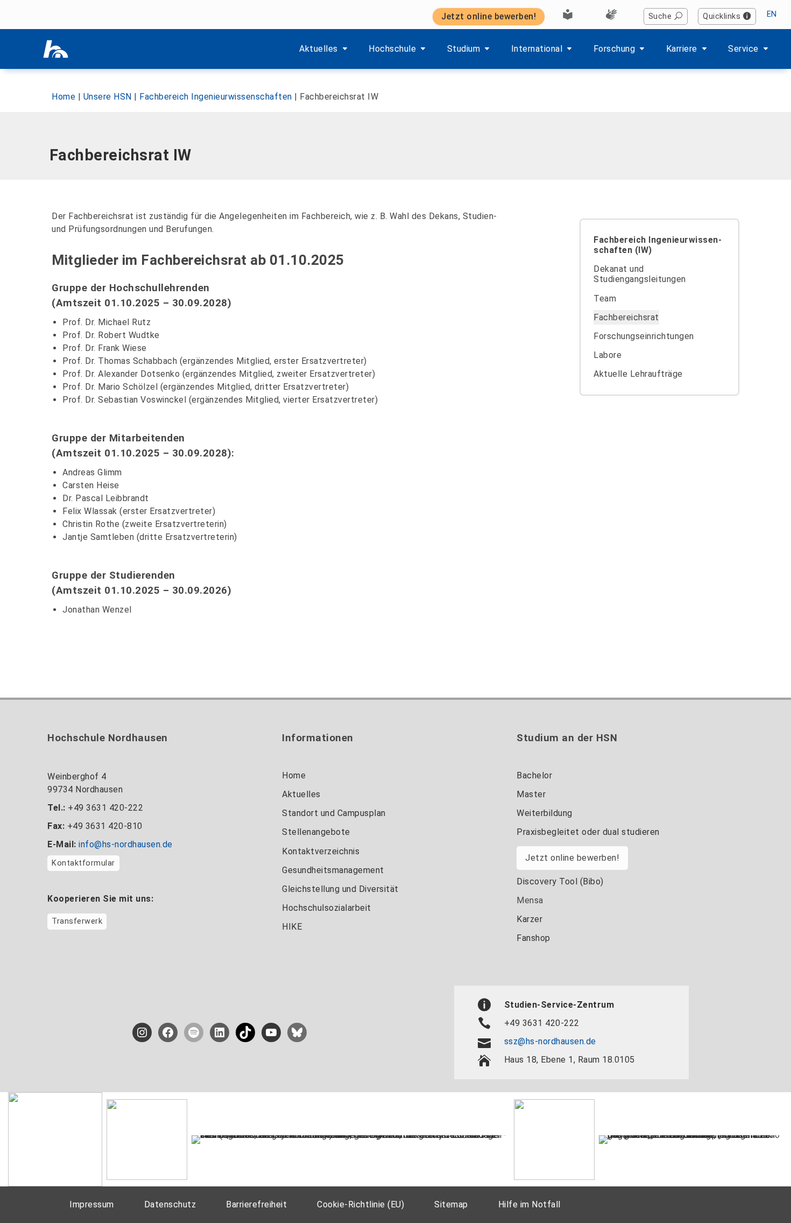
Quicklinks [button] (721, 16)
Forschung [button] (614, 49)
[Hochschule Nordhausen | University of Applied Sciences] (55, 49)
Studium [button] (464, 49)
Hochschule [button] (392, 49)
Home (63, 97)
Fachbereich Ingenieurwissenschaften (215, 97)
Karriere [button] (681, 49)
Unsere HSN (107, 97)
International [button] (537, 49)
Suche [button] (660, 16)
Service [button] (743, 49)
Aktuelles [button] (318, 49)
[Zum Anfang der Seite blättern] (756, 1190)
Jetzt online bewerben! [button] (488, 16)
